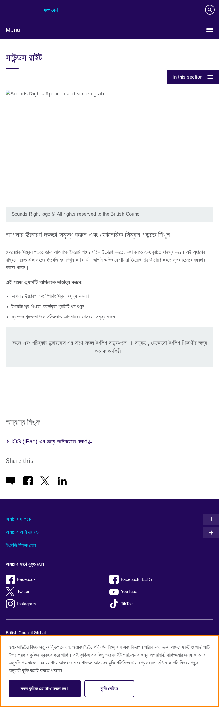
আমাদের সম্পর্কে (18, 519)
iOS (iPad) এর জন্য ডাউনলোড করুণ (49, 441)
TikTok (127, 603)
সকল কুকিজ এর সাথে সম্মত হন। (45, 688)
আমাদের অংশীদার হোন (23, 532)
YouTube (129, 591)
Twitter (23, 591)
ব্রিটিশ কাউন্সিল (20, 10)
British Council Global (26, 632)
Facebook (26, 579)
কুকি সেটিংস (109, 688)
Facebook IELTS (136, 579)
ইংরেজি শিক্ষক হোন (21, 545)
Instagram (26, 603)
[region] (109, 671)
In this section (187, 77)
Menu (13, 30)
